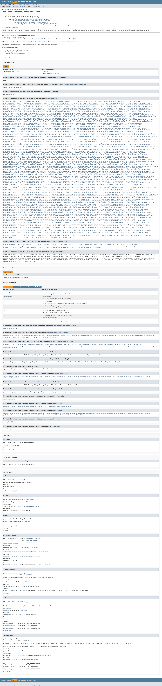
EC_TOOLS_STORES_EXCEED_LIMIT (130, 244)
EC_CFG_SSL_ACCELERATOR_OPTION (132, 120)
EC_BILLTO (145, 108)
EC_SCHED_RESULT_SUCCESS (132, 202)
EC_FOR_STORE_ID (95, 148)
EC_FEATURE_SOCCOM (97, 146)
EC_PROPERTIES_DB (83, 184)
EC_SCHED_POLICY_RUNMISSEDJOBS (63, 202)
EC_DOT (121, 139)
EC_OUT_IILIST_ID (38, 176)
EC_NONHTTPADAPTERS (41, 172)
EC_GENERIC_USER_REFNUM (92, 151)
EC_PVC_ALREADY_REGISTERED (118, 187)
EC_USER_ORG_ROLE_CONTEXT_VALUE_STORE (137, 222)
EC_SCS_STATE (40, 205)
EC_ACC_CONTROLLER (134, 101)
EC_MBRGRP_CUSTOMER (52, 168)
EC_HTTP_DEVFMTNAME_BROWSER (29, 153)
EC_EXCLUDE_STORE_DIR (143, 144)
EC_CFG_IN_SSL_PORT (69, 116)
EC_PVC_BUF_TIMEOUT (63, 189)
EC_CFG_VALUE (77, 121)
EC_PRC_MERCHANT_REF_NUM (96, 179)
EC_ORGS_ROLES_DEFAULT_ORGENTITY (54, 174)
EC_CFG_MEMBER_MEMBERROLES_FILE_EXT (144, 116)
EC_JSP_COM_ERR (48, 161)
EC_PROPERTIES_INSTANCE (10, 186)
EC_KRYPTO (84, 164)
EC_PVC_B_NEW (152, 187)
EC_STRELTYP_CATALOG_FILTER (142, 212)
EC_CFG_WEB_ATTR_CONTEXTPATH (119, 121)
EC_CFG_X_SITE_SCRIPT (113, 123)
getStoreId (70, 346)
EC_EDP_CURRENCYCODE (25, 141)
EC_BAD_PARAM (96, 108)
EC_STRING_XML (105, 217)
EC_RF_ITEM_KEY (129, 196)
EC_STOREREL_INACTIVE (10, 212)
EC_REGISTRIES (21, 192)
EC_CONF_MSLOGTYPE (96, 129)
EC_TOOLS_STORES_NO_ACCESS (32, 246)
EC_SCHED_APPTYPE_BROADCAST (65, 197)
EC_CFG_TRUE (43, 121)
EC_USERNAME (146, 225)
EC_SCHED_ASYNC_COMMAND (100, 197)
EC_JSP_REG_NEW (35, 163)
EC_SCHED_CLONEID (42, 199)
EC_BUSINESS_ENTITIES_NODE (50, 110)
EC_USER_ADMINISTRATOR (53, 222)
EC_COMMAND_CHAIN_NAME (94, 128)
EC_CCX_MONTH (121, 111)
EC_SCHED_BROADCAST (142, 197)
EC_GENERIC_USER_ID (77, 151)
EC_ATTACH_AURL (21, 105)
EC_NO (65, 171)
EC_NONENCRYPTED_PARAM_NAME (123, 171)
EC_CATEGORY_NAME (45, 111)
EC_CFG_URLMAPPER (54, 121)
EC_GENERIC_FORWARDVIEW (120, 149)
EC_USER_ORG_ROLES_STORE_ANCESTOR (40, 225)
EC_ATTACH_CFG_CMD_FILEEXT (36, 105)
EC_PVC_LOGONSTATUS (76, 189)
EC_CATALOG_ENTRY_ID (93, 110)
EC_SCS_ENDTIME (145, 204)
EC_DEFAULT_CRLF (137, 138)
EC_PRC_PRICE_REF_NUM (134, 179)
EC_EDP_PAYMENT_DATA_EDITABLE (87, 141)
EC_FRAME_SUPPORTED (21, 149)
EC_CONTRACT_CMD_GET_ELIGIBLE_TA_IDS (49, 131)
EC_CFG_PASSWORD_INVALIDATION (103, 118)
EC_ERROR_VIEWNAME (61, 144)
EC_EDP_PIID (126, 141)
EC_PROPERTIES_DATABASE (69, 184)
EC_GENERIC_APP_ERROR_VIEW (37, 149)
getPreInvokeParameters (58, 346)
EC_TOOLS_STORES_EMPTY (112, 244)
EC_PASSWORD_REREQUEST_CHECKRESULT (14, 177)
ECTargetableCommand (66, 29)
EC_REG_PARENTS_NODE (9, 192)
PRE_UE (37, 237)
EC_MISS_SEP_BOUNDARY (117, 169)
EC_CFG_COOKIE (122, 113)
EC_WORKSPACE (133, 235)
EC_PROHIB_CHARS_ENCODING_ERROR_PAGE (92, 182)
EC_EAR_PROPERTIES (146, 139)
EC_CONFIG (120, 129)
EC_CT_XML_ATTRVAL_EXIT (49, 134)
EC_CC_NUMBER (94, 111)
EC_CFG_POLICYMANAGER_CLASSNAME (125, 118)
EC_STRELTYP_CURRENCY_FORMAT (119, 214)
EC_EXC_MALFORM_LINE (119, 144)
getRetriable (113, 335)
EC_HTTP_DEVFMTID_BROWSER (11, 153)
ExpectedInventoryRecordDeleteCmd (85, 29)
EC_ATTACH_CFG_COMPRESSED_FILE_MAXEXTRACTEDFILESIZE (135, 105)
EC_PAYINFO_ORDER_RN (28, 179)
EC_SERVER (60, 205)
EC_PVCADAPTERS (39, 191)
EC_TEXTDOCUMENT (22, 219)
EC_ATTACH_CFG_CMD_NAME (71, 105)
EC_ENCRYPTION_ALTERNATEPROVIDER (113, 143)
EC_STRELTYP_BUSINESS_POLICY (56, 212)
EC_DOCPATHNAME (113, 139)
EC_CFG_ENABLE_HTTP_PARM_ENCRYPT (119, 115)
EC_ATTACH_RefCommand (35, 108)
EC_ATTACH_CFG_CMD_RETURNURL (89, 105)
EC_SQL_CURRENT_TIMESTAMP (126, 209)
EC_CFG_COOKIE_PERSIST (54, 115)
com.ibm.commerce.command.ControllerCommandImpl (31, 22)
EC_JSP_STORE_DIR (114, 163)
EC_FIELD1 (62, 148)
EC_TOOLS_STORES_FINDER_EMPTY (12, 246)
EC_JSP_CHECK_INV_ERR (35, 161)
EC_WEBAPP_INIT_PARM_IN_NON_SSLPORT (42, 234)
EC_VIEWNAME (45, 227)
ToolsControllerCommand (121, 29)
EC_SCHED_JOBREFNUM (67, 201)
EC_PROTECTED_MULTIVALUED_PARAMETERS (80, 186)
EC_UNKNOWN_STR (116, 220)
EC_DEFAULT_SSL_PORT (51, 139)
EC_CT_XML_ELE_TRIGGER (87, 134)
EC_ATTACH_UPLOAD (74, 108)
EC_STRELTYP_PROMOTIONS (91, 215)
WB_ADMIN (26, 247)
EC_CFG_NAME (45, 118)
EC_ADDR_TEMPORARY (125, 103)
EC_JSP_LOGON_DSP (59, 161)
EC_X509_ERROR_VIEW (9, 237)
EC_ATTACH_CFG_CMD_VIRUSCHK (108, 105)
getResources (47, 296)
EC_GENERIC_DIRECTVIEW (89, 149)
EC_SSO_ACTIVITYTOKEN (64, 210)
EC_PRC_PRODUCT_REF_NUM (149, 179)
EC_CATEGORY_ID (18, 111)
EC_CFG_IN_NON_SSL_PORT (54, 116)
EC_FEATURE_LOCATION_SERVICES (80, 146)
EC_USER (42, 222)
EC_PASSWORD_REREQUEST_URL (144, 177)
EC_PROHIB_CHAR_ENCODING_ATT (33, 182)
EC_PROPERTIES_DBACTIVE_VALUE (116, 184)
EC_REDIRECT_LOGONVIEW (129, 191)
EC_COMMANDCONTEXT (108, 128)
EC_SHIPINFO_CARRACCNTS (67, 207)
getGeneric (34, 335)
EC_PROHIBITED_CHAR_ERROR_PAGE (26, 184)
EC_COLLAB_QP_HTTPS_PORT (99, 126)
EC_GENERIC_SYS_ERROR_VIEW (61, 151)
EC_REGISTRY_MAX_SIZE (10, 194)
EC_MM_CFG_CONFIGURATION (144, 169)
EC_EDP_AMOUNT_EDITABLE (10, 141)
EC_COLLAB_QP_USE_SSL (52, 128)
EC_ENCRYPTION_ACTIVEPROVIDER (91, 143)
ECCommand (55, 29)
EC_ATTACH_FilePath (90, 106)
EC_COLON (83, 128)
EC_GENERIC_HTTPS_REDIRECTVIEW (138, 149)
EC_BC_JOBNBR (128, 108)
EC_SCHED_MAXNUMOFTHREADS (83, 201)
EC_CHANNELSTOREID (136, 123)
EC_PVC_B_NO (7, 189)
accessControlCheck (9, 344)
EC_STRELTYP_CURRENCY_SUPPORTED (140, 214)
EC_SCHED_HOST (136, 199)
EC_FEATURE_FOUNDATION (51, 146)
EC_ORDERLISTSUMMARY (148, 172)
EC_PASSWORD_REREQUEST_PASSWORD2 (123, 177)
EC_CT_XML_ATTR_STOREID (112, 133)
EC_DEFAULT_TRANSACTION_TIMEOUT (86, 139)
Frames (20, 4)
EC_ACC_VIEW (82, 103)
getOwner (41, 335)
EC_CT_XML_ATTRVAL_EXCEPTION (12, 134)
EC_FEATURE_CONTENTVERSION (34, 146)
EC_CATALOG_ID (105, 110)
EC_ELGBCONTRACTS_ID (41, 143)
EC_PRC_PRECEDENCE (111, 179)
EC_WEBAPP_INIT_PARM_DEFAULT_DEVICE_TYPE (76, 232)
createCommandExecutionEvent (53, 344)
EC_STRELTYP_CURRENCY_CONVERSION (74, 214)
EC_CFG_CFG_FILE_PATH (28, 113)
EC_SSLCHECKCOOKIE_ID (50, 210)
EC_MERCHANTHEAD (93, 169)
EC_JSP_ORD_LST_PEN (113, 161)
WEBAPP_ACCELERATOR (73, 247)
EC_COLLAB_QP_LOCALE (115, 126)
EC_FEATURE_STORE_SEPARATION (12, 148)
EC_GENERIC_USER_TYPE (126, 151)
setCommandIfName (135, 346)
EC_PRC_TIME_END (41, 181)
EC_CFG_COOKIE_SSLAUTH (87, 115)
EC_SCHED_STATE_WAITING (131, 204)
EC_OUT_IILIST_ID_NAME (52, 176)
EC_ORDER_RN (115, 172)
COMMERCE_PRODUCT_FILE (105, 101)
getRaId (45, 292)
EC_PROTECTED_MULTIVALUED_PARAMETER (55, 186)
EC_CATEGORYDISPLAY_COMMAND (61, 111)
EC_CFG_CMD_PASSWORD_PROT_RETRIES (84, 113)
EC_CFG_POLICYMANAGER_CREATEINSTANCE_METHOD (17, 120)
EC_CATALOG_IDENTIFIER (118, 110)
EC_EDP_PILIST (135, 141)
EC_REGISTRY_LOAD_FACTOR (144, 192)
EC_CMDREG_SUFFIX (48, 124)
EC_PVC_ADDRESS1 (68, 187)
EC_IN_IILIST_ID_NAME (89, 156)
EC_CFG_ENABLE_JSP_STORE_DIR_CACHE (14, 116)
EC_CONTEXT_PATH (31, 131)
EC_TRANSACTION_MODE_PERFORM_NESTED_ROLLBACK (47, 220)
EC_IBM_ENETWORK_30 (62, 154)
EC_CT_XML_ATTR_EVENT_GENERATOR (59, 133)
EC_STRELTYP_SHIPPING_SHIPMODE (39, 217)
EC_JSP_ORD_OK (124, 161)
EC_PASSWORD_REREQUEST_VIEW (12, 179)
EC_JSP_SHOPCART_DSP (100, 163)
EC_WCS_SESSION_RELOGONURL (106, 230)
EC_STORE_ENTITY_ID (120, 210)
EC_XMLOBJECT (152, 246)
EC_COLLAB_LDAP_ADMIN (87, 124)
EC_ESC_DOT (91, 144)
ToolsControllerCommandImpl (16, 37)
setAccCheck (111, 346)
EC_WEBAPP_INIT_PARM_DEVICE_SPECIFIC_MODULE (105, 232)
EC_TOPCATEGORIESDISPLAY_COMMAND (91, 219)
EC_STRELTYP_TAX (71, 217)
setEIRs (45, 306)
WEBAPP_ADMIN (85, 247)
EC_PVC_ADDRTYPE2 (103, 187)
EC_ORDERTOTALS (19, 174)
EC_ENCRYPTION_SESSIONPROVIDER (13, 144)
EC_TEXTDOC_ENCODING (9, 219)
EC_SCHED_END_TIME (125, 199)
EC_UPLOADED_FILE (143, 220)
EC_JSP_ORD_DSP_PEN (86, 161)
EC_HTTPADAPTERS (35, 154)
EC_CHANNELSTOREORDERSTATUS (12, 124)
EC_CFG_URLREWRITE (66, 121)
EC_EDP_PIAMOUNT (116, 141)
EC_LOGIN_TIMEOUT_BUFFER (69, 166)
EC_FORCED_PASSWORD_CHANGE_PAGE (131, 148)
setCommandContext (122, 346)
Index (30, 1)
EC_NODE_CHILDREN (97, 171)
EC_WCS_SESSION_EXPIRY (26, 230)
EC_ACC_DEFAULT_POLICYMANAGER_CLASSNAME (16, 103)
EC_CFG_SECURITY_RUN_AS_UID (112, 120)
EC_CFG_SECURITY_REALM (76, 120)
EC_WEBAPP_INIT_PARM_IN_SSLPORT (65, 234)
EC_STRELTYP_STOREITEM (58, 217)
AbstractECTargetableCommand (61, 341)
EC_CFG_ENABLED (31, 116)
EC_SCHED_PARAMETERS (117, 201)
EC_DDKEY (90, 138)
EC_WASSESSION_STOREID (27, 229)
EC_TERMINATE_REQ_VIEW (144, 217)
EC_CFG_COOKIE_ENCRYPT (25, 115)
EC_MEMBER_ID (46, 169)
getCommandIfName (97, 344)
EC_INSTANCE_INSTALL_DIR (11, 159)
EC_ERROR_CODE (36, 144)
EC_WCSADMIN (135, 230)
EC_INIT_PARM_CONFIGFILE (140, 156)
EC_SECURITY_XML (50, 205)
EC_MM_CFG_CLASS (130, 169)
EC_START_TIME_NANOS (89, 210)
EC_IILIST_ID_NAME (30, 156)
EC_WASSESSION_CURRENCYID (88, 227)
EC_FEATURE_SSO (127, 146)
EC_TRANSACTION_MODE (109, 219)
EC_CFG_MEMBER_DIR (97, 116)
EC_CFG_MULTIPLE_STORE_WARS (31, 118)
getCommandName (108, 344)
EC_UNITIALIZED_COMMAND (102, 220)
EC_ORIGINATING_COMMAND (10, 176)
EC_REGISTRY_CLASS (57, 192)
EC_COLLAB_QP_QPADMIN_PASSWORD (13, 128)
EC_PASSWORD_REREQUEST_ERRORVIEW (37, 177)
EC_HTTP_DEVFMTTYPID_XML (111, 153)
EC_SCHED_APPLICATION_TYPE (11, 197)
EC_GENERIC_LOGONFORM (10, 151)
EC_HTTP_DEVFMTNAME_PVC (47, 153)
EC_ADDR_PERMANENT (104, 103)
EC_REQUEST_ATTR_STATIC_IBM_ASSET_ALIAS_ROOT (17, 196)
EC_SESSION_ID (24, 207)
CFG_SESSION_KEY (76, 101)
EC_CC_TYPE (103, 111)
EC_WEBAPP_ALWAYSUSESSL (147, 230)
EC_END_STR (27, 144)
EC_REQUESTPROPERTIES (95, 196)
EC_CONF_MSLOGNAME (83, 129)
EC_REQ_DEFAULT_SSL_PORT (57, 194)
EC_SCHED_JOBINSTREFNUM (52, 201)
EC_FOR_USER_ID (114, 148)
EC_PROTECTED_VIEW (26, 187)
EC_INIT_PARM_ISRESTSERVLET (46, 158)
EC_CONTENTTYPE (20, 131)
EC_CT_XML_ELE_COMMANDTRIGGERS (68, 134)
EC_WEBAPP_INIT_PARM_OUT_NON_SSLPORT (111, 234)
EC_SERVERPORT (102, 205)
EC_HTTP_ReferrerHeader (146, 153)
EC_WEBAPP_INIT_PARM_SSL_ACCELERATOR (15, 235)
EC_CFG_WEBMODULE (75, 123)
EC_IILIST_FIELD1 (130, 154)
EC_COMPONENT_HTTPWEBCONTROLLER (27, 129)
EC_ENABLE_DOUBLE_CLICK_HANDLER (71, 143)
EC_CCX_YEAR (130, 111)
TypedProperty (61, 315)
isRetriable (130, 335)
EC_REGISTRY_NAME (23, 194)
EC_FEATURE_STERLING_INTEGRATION (144, 146)
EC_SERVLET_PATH (113, 205)
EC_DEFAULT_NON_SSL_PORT (36, 139)
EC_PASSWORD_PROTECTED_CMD (126, 176)
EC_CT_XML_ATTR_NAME (97, 133)
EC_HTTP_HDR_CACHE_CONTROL (129, 153)
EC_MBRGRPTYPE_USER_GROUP (134, 168)
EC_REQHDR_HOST (89, 194)
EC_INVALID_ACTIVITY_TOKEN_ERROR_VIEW (44, 159)
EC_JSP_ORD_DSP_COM (72, 161)
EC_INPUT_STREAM (143, 158)
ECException (28, 574)
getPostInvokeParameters (41, 346)
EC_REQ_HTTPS (80, 194)
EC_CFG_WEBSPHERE (99, 123)
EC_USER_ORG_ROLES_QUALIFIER (78, 224)
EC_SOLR (55, 209)
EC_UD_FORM (93, 246)
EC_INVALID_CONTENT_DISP (65, 159)
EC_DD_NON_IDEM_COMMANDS (78, 138)
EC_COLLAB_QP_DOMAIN (55, 126)
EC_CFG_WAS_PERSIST (89, 121)
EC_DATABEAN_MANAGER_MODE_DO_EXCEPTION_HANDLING (59, 136)
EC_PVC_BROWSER (37, 189)
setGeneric (6, 337)
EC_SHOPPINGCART (108, 207)
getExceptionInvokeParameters (12, 346)
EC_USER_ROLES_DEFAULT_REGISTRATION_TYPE (79, 225)
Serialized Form (7, 58)
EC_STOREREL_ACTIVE (142, 210)
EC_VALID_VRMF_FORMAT (10, 227)
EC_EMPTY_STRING (54, 143)
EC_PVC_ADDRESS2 (79, 187)
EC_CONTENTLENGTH (8, 131)
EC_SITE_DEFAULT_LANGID (121, 207)
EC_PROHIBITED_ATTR (111, 182)
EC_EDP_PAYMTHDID (103, 141)
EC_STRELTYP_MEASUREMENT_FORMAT (59, 215)
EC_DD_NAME (66, 138)
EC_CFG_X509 (125, 123)
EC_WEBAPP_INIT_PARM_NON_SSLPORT (87, 234)
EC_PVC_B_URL (28, 189)
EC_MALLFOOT (32, 168)
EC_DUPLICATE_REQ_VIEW (132, 139)
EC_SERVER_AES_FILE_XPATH (88, 205)
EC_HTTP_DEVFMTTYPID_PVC (95, 153)
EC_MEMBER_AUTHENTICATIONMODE (31, 169)
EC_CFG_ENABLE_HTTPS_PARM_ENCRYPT (142, 115)
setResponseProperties (25, 337)
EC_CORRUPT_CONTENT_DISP (115, 131)
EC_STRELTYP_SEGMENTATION (123, 215)
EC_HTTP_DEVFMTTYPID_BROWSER (76, 153)
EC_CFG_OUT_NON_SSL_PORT (71, 118)
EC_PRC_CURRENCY (62, 179)
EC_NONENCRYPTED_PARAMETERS (12, 172)
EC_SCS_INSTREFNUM (9, 205)
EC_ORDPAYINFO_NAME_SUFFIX (34, 174)
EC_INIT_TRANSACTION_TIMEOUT (102, 158)
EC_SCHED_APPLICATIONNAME (30, 197)
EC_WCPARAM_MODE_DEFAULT (82, 229)
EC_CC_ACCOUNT (75, 111)
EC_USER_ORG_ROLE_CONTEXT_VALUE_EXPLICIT (84, 222)
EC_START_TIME (77, 210)
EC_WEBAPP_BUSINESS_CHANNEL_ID (13, 232)
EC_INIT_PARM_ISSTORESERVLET (65, 158)
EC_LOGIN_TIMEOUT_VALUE (126, 166)
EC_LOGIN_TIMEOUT (54, 166)
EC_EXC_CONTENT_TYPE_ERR (104, 144)
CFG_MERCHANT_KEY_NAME (63, 101)
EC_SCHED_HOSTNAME (148, 199)
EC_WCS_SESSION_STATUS (123, 230)
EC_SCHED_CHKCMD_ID (30, 199)
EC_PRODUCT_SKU (82, 181)
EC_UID (92, 220)
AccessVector (8, 296)
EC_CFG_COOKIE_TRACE (101, 115)
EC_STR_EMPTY (22, 212)
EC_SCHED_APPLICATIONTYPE (47, 197)
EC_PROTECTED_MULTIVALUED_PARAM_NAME (31, 186)
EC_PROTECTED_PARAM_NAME (101, 186)
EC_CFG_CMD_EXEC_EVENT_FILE (63, 113)
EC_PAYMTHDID (51, 179)
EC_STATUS (100, 210)
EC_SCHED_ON (106, 201)
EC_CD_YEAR (147, 111)
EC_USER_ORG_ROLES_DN (10, 224)
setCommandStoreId (147, 346)
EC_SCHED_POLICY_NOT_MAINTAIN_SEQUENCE (39, 202)
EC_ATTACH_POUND (8, 108)
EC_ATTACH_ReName (48, 108)
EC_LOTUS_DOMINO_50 (21, 168)
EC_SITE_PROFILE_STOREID (11, 209)
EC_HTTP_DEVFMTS (61, 153)
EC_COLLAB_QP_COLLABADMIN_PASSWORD (36, 126)
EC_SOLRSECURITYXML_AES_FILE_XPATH (92, 209)
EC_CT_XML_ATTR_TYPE (127, 133)
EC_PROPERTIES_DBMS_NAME (134, 184)
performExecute (47, 301)
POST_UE (31, 237)
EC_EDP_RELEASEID (146, 141)
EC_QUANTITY (91, 191)
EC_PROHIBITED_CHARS (44, 184)
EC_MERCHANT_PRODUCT (69, 169)
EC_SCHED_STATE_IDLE (60, 204)
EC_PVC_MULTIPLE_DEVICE (91, 189)
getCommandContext (84, 344)
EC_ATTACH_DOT (51, 106)
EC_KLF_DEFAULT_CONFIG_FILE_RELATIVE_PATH (66, 164)
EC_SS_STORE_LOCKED (9, 210)
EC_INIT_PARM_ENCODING (10, 158)
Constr (17, 6)
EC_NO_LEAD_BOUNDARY (74, 171)
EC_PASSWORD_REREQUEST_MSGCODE (80, 177)
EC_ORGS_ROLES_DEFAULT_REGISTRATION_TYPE (79, 174)
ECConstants (109, 29)
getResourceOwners (86, 335)
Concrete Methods (34, 287)
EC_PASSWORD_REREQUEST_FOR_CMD (59, 177)
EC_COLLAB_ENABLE (73, 124)
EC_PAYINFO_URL (41, 179)
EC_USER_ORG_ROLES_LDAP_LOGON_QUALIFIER (31, 224)
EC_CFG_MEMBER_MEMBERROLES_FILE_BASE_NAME (118, 116)
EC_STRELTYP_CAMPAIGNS (111, 212)
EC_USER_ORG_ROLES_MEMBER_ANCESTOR (56, 224)
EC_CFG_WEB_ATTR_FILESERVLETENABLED (141, 121)
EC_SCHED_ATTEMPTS (115, 197)
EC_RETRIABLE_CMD (108, 196)
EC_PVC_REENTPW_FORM (117, 189)
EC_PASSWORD (95, 176)
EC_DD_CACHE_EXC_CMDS (116, 136)
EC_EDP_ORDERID (72, 141)
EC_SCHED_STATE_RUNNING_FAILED (113, 204)
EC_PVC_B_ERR (132, 187)
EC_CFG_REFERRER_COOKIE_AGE (42, 120)
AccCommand (34, 29)
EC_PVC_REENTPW (104, 189)
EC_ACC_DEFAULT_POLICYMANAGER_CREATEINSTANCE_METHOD (47, 103)
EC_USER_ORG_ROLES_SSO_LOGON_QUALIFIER (15, 225)
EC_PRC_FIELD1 (72, 179)
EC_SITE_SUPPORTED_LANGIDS (42, 209)
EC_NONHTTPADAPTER (28, 172)
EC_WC (52, 229)
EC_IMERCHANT (66, 156)
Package (9, 1)
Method (22, 6)
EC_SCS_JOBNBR (20, 205)
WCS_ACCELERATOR (44, 247)
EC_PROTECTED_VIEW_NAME (40, 187)
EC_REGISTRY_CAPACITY (43, 192)
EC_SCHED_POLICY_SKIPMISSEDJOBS (84, 202)
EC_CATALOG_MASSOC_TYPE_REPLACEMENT (138, 110)
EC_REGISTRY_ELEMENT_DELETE (107, 192)
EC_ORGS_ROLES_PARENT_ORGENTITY (133, 174)
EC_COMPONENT (127, 128)
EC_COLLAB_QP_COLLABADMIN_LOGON (13, 126)
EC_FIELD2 (69, 148)
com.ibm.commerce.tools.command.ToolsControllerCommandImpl (37, 23)
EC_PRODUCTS (116, 181)
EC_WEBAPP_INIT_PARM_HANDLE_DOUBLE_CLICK (16, 234)
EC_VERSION (21, 227)
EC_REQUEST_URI (70, 196)
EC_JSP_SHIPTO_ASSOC (61, 163)
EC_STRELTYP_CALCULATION (74, 212)
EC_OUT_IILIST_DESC (25, 176)
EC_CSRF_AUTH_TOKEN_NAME (11, 133)
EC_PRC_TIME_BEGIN (29, 181)
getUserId (84, 346)
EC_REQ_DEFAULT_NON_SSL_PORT (39, 194)
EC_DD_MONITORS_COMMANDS (53, 138)
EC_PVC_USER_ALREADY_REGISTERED (13, 191)
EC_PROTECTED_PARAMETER (135, 186)
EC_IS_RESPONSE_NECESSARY (94, 159)
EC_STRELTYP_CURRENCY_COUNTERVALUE (97, 214)
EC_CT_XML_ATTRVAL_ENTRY (143, 133)
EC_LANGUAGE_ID (93, 164)
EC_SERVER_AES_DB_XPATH (71, 205)
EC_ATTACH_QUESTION (21, 108)
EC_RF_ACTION (119, 196)
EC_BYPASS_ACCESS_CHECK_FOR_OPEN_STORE (73, 110)
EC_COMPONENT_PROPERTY (59, 129)
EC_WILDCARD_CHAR (122, 235)
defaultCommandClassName (11, 87)
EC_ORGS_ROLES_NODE (100, 174)
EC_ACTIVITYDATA (92, 103)
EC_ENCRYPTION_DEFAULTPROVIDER (134, 143)
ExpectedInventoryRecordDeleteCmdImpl (16, 277)
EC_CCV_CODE (111, 111)
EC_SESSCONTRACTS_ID (125, 205)
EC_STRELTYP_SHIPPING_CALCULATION (143, 215)
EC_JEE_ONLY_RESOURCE (146, 159)
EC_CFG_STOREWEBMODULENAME (11, 121)
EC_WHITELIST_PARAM (92, 235)
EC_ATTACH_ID (102, 106)
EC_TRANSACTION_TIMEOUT (70, 220)
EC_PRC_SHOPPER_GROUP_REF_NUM (12, 181)
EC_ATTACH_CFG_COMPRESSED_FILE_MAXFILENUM (16, 106)
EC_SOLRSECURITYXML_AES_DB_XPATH (69, 209)
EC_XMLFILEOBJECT (141, 246)
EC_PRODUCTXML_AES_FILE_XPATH (12, 182)
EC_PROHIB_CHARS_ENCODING (71, 182)
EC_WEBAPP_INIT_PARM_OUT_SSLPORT (134, 234)
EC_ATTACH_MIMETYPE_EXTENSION (130, 106)
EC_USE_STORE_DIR (33, 222)
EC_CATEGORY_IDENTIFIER (31, 111)
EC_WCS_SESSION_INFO (41, 230)
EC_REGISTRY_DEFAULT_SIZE (72, 192)
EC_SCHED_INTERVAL (9, 201)
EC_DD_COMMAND (7, 138)
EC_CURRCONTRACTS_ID (101, 134)
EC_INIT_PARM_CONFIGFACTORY (123, 156)
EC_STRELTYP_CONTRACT (56, 214)
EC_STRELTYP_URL (83, 217)
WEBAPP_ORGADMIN (95, 247)
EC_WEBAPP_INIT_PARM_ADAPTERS (52, 232)
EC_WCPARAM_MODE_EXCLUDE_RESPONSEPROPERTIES (106, 229)
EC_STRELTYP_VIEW (94, 217)
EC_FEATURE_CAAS (8, 146)
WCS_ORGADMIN (62, 247)
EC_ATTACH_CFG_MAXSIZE (39, 106)
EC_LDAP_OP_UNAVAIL (132, 164)
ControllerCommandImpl (58, 333)
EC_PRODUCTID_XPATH (105, 181)
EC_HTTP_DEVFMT (139, 151)
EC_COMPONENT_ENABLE (9, 129)
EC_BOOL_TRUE (17, 110)
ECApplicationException (33, 540)
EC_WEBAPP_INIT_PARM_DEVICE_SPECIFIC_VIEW (134, 232)
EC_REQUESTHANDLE (81, 196)
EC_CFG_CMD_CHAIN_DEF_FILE (44, 113)
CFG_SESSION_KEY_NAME (89, 101)
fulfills (17, 335)
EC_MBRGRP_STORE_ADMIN (99, 168)
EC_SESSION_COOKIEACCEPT (11, 207)
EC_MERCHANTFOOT (82, 169)
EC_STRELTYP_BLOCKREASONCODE (37, 212)
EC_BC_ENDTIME (118, 108)
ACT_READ (6, 101)
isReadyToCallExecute (95, 346)
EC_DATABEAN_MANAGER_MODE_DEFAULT (31, 136)
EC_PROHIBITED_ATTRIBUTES (148, 182)
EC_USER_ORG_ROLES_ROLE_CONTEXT (98, 224)
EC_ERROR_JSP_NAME (48, 144)
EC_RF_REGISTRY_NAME (149, 196)
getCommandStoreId (120, 344)
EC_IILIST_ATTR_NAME (88, 154)
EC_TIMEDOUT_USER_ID (35, 219)
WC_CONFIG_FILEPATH (69, 237)
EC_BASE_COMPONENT (107, 108)
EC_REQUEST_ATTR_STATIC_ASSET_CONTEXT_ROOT (109, 194)
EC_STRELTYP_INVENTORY (41, 215)
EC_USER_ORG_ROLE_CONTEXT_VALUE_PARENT (110, 222)
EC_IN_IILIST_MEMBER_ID (105, 156)
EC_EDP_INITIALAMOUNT (59, 141)
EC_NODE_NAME (109, 171)
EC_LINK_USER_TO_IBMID (147, 164)
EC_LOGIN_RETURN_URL (41, 166)
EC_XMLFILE (130, 246)
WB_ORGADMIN (34, 247)
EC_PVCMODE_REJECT (80, 191)
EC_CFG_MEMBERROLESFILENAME (12, 118)
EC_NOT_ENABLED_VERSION (56, 172)
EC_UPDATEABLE (131, 220)
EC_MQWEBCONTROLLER (30, 171)
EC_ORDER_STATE (125, 172)
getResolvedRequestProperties (70, 335)
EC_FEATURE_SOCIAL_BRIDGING (112, 146)
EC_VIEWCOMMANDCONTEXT (33, 227)
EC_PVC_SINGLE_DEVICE (131, 189)
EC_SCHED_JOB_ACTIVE (22, 201)
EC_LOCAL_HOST (7, 166)
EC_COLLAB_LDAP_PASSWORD (119, 124)
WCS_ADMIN (54, 247)
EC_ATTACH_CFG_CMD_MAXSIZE (54, 105)
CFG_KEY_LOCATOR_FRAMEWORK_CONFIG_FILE (29, 101)
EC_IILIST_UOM (56, 156)
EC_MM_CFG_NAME (17, 171)
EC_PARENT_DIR (76, 176)
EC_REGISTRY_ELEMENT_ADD (89, 192)
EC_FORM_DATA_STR (147, 148)
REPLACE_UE (43, 237)
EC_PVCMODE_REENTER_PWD (66, 191)
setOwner (14, 337)
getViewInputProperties (10, 328)
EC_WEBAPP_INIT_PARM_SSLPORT (37, 235)
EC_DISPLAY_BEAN (102, 139)
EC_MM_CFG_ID (7, 171)
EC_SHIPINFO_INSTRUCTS (83, 207)
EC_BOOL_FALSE (7, 110)
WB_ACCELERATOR (17, 247)
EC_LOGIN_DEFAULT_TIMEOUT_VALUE (23, 166)
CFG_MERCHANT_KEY (49, 101)
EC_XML (124, 246)
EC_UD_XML (118, 246)
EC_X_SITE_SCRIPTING (144, 235)
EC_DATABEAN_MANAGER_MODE (11, 136)
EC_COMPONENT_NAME (45, 129)
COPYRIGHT (46, 71)
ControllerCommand (45, 29)
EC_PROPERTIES (56, 184)
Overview (3, 1)
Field (12, 6)
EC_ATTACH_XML (86, 108)
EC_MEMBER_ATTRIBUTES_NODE (11, 169)
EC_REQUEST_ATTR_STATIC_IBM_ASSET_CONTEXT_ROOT (49, 196)
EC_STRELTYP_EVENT (9, 215)
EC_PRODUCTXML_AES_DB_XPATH (130, 181)
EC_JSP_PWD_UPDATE (9, 163)
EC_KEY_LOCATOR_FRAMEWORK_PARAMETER (14, 164)
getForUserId (26, 335)
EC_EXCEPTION (131, 144)
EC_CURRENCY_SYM (125, 134)
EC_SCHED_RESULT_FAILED (116, 202)
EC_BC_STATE (137, 108)
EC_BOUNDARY (26, 110)
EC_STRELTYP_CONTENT (41, 214)
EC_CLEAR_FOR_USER (28, 124)
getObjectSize (28, 346)
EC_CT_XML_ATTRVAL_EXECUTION (32, 134)
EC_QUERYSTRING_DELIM (103, 191)
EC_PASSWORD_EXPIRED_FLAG (108, 176)
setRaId (45, 310)
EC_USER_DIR (65, 222)
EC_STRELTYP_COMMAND (27, 214)
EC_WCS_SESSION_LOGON (73, 230)
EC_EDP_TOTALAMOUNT (28, 143)
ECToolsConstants (136, 29)
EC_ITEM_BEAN (122, 159)
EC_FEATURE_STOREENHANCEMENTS (32, 148)
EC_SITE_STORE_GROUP (26, 209)
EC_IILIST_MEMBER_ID (44, 156)
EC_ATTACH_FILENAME (77, 106)
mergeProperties (140, 335)
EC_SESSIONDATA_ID (36, 207)
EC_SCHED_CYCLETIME (67, 199)
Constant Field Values (10, 450)
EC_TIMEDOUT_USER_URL (50, 219)
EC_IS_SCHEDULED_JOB (110, 159)
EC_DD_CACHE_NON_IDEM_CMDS (148, 136)
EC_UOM (124, 220)
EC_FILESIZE (84, 148)
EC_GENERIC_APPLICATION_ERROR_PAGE (58, 149)
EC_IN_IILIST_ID (76, 156)
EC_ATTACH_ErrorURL (63, 106)
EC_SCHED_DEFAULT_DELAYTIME (83, 199)
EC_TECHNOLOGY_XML (130, 217)
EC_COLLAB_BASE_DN (61, 124)
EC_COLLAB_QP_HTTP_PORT (83, 126)
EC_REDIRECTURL (142, 191)
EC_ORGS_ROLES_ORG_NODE (114, 174)
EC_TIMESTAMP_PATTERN (64, 219)
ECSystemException (9, 623)
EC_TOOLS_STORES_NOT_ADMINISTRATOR (53, 246)
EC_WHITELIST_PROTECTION (107, 235)
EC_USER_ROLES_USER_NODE (115, 225)
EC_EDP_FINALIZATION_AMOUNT (42, 141)
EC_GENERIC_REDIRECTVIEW (44, 151)
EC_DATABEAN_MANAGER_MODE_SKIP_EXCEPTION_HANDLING (92, 136)
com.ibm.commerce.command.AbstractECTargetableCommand (31, 20)
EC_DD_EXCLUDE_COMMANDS (20, 138)
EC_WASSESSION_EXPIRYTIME (106, 227)
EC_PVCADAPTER (29, 191)
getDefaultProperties (134, 344)
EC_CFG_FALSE (42, 116)
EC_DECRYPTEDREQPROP (100, 138)
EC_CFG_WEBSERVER (87, 123)
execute (66, 344)
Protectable (100, 29)
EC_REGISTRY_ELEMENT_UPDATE (126, 192)
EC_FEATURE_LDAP (64, 146)
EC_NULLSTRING (69, 172)
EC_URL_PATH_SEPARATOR (10, 222)
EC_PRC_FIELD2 (82, 179)
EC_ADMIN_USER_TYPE (9, 105)
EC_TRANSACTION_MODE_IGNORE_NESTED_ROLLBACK (17, 220)
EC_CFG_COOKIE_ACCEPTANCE (136, 113)
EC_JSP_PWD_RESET (147, 161)
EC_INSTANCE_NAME (25, 159)
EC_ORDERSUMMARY (8, 174)
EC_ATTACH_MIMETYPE (113, 106)
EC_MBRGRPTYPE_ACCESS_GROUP (116, 168)
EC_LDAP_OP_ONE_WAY (105, 164)
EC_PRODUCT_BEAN (61, 181)
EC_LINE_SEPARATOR (9, 244)
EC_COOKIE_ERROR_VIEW (80, 131)
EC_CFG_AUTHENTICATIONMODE (11, 113)
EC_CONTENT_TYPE (151, 129)
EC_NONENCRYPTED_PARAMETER (141, 171)
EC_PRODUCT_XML (93, 181)
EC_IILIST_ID (19, 156)
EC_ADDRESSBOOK (145, 103)
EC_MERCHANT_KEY (56, 169)
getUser (77, 346)
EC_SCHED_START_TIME (148, 202)
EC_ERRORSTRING (82, 144)
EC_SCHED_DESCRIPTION (111, 199)
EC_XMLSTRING (7, 247)
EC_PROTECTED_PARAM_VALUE (119, 186)
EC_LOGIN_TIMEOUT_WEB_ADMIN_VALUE (146, 166)
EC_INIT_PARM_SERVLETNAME (84, 158)
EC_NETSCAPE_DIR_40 (56, 171)
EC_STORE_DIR (109, 210)
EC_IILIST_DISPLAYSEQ (117, 154)
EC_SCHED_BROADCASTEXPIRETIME (12, 199)
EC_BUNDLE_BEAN (36, 110)
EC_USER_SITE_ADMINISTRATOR (133, 225)
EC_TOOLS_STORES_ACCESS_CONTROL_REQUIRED (91, 244)
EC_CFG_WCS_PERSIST (102, 121)
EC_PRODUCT (51, 181)
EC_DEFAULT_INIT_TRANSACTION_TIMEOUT (15, 139)
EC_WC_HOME (58, 229)
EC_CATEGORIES (7, 111)
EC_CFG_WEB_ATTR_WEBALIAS (48, 123)
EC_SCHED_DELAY (98, 199)
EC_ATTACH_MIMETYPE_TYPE (149, 106)
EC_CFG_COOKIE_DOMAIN (10, 115)
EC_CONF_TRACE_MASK (109, 129)
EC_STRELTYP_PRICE (76, 215)
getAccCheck (74, 344)
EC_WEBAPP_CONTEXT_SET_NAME (33, 232)
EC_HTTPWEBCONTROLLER (48, 154)
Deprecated (24, 1)
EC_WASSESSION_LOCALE (137, 227)
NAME (21, 87)
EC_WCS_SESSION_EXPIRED (10, 230)
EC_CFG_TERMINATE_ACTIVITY (30, 121)
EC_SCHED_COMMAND (54, 199)
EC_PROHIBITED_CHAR (9, 184)
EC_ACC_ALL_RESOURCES (120, 101)
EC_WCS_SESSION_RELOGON (89, 230)
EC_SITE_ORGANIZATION (137, 207)
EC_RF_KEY (139, 196)
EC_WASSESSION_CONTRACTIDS (70, 227)
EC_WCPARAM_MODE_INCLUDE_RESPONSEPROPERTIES (135, 229)
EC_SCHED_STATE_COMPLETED (22, 204)
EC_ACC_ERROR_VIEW (71, 103)
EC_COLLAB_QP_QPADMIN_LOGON (131, 126)
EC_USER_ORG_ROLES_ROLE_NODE (139, 224)
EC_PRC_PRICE (122, 179)
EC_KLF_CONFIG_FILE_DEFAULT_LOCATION (39, 164)
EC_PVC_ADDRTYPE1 (91, 187)
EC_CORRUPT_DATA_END (130, 131)
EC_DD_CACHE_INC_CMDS (131, 136)
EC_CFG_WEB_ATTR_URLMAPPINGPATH (28, 123)
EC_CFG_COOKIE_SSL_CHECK (70, 115)
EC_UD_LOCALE (102, 246)
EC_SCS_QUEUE (30, 205)
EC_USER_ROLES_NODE (100, 225)
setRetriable (38, 337)
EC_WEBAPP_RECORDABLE (54, 235)
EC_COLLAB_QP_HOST (68, 126)
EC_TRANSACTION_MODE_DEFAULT (126, 219)
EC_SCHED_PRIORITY (101, 202)
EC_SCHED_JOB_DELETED (37, 201)
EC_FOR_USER (105, 148)
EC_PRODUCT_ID (71, 181)
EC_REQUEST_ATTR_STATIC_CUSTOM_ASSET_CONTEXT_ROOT (141, 194)
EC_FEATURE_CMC (19, 146)
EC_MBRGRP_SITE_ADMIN (83, 168)
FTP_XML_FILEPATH (22, 237)
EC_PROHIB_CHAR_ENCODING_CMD (52, 182)
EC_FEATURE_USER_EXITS (50, 148)
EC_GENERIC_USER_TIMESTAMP (109, 151)
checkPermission (8, 335)
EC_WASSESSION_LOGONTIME (11, 229)
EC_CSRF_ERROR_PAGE (26, 133)
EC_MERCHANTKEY (104, 169)
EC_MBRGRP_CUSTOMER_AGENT (67, 168)
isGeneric (122, 335)
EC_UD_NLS (110, 246)
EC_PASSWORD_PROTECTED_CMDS (145, 176)
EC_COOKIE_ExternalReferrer (97, 131)
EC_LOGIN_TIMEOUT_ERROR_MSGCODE (88, 166)
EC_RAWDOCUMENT (116, 191)
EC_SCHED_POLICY (130, 201)
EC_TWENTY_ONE (84, 220)
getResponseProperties (101, 335)
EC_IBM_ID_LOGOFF (74, 154)
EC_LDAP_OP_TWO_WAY (119, 164)
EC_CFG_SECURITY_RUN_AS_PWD (93, 120)
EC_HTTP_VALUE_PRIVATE (10, 154)
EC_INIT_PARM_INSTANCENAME (27, 158)
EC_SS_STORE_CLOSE (141, 209)
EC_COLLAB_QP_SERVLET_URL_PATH (34, 128)
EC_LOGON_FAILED (8, 168)
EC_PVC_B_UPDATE (17, 189)
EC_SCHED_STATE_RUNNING (94, 204)
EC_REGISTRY (31, 192)
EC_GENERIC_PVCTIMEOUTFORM (26, 151)
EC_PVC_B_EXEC (142, 187)
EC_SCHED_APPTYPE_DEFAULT (84, 197)
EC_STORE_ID (131, 210)
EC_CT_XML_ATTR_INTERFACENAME (80, 133)
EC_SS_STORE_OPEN (22, 210)
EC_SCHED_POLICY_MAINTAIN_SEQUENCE (14, 202)
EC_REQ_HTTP (70, 194)
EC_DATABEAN (135, 134)
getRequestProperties (52, 335)
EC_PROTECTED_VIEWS (55, 187)
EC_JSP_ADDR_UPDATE (21, 161)
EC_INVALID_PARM (80, 159)
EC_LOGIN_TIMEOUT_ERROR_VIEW (109, 166)
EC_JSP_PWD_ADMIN (135, 161)
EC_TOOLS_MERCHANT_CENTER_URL (47, 244)
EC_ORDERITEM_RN (136, 172)
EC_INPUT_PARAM (117, 158)
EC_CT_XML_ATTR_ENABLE (41, 133)
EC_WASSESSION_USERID (42, 229)
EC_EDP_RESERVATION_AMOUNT (11, 143)
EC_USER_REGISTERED (59, 225)
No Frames (27, 4)
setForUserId (150, 335)
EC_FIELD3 (76, 148)
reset (105, 346)
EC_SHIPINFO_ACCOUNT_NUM (51, 207)
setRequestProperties (49, 315)
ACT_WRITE (13, 101)
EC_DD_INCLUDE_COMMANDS (37, 138)
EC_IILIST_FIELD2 (143, 154)
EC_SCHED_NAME (96, 201)
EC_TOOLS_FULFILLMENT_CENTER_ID (26, 244)
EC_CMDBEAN (38, 124)
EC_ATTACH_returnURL (61, 108)
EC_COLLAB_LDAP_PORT (135, 124)
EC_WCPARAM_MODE (68, 229)
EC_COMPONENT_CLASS (139, 128)
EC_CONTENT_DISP (140, 129)
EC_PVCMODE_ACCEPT (51, 191)
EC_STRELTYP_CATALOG (125, 212)
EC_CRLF (140, 131)
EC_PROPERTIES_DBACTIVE (97, 184)
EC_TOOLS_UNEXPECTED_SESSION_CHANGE (76, 246)
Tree (19, 1)
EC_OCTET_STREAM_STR (81, 172)
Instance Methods (20, 287)
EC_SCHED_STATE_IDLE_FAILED (77, 204)
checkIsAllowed (21, 344)
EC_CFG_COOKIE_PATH (40, 115)
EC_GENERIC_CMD (75, 149)
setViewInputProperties (50, 337)
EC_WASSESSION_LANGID (122, 227)
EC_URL (152, 220)
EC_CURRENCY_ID (114, 134)
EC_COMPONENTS (71, 129)
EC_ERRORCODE (72, 144)
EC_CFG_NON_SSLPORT (56, 118)
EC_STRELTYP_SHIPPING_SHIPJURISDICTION (15, 217)
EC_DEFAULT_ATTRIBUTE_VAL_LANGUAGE (120, 138)
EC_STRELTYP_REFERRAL (106, 215)
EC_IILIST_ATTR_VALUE (102, 154)
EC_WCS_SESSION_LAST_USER (57, 230)
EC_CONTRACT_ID (67, 131)
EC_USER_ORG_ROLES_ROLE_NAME (119, 224)
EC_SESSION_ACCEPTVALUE (141, 205)
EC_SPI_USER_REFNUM (111, 209)
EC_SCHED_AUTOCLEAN (128, 197)
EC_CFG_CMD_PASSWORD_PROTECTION (106, 113)
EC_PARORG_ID (86, 176)
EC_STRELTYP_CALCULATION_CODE (93, 212)
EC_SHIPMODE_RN (96, 207)
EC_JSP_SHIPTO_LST (87, 163)
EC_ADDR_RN (114, 103)
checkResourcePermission (35, 344)
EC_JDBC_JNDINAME (132, 159)
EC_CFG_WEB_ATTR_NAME (10, 123)
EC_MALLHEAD (40, 168)
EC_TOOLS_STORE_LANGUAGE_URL (67, 244)
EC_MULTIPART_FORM (43, 171)
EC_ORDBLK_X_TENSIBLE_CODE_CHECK (99, 172)
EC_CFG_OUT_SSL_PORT (86, 118)
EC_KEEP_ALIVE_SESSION (128, 163)
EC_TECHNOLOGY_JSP (117, 217)
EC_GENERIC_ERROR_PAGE (104, 149)
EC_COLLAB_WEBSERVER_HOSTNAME (69, 128)
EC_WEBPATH (66, 235)
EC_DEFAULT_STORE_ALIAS (66, 139)
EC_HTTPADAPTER (23, 154)
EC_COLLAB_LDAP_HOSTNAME (103, 124)
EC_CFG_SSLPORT (147, 120)
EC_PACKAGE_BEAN (66, 176)
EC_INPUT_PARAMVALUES (130, 158)
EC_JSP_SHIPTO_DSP (74, 163)
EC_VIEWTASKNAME (56, 227)
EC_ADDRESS (135, 103)
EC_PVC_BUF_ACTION (49, 189)
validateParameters (49, 320)
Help (34, 1)
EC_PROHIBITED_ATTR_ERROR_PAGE (128, 182)
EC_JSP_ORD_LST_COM (99, 161)
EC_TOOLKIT (76, 219)
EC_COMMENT (118, 128)
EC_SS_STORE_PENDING (35, 210)
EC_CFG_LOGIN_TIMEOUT (83, 116)
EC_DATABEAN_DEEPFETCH (147, 134)
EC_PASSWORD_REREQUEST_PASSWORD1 (101, 177)
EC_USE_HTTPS (23, 222)
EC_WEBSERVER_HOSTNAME (78, 235)
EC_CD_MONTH (138, 111)
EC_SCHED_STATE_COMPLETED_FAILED (42, 204)
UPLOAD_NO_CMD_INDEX (55, 237)
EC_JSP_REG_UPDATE (47, 163)
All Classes (36, 4)
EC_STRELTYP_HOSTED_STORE (24, 215)
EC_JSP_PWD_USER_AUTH (23, 163)
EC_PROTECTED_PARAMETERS (11, 187)
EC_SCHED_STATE (8, 204)
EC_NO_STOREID (86, 171)
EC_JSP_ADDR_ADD (8, 161)
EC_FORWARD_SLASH (8, 149)
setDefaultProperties (10, 347)
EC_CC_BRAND (85, 111)
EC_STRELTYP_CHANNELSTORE (11, 214)
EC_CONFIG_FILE (129, 129)
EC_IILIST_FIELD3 (8, 156)
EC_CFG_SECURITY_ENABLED (59, 120)
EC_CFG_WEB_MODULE (63, 123)
